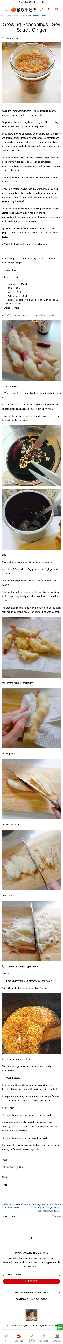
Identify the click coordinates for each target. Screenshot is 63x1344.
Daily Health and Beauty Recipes (39, 15)
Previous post (8, 1216)
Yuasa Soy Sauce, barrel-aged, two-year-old (31, 315)
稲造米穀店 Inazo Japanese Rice (23, 9)
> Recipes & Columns (15, 15)
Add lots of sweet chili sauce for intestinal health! (16, 1206)
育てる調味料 (8, 1167)
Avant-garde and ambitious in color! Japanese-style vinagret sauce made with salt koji (46, 1207)
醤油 (21, 1167)
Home (2, 15)
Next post (56, 1216)
